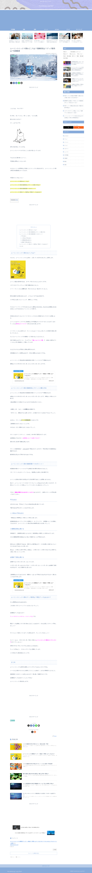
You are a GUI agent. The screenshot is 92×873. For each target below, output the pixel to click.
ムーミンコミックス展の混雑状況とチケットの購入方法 (32, 232)
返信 (55, 849)
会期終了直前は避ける (26, 242)
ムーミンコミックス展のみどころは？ (28, 229)
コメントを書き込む (33, 853)
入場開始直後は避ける (26, 240)
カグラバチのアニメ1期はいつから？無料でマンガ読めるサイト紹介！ (73, 111)
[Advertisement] (46, 19)
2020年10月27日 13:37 (14, 844)
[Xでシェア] (11, 83)
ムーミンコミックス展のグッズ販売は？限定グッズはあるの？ (34, 244)
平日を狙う (23, 236)
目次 (32, 227)
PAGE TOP (46, 866)
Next (84, 38)
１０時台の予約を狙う (26, 238)
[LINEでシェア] (19, 83)
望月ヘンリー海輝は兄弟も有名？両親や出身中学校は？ (73, 106)
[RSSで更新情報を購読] (35, 732)
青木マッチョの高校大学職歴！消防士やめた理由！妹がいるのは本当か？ (73, 96)
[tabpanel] (15, 38)
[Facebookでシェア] (14, 83)
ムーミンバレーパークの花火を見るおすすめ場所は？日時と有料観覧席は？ (73, 116)
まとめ (21, 246)
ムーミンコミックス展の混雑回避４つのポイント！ (31, 234)
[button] (21, 83)
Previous (7, 38)
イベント (13, 720)
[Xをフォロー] (32, 732)
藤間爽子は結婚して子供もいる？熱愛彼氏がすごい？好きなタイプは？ (73, 101)
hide (17, 199)
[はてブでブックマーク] (16, 83)
